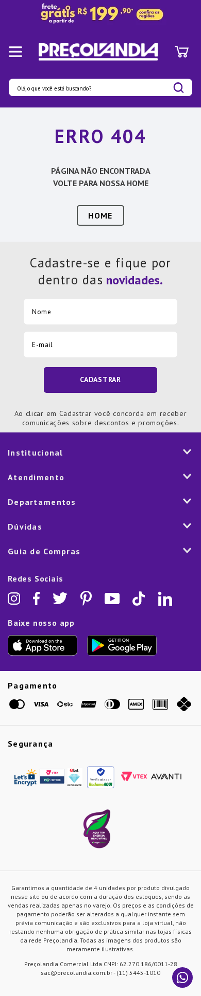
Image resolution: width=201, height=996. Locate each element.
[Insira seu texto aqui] (100, 14)
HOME (100, 215)
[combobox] (100, 87)
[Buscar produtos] (178, 87)
